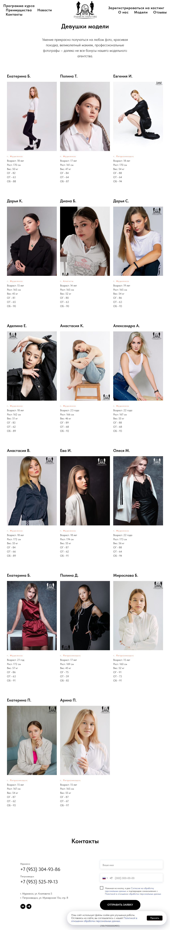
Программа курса (19, 5)
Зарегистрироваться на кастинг (136, 8)
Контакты (14, 14)
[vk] (22, 906)
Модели (141, 12)
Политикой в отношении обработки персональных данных (133, 893)
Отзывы (160, 12)
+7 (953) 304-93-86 (40, 869)
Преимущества (19, 10)
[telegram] (28, 906)
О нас (123, 12)
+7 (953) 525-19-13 (39, 882)
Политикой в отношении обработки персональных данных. (104, 919)
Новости (44, 10)
